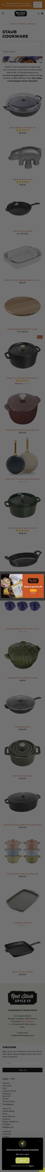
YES (33, 590)
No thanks (33, 593)
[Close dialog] (43, 575)
